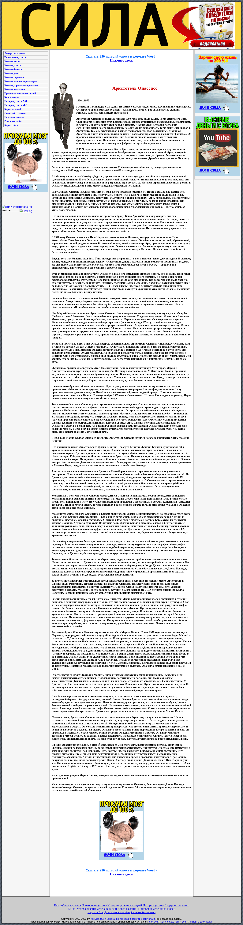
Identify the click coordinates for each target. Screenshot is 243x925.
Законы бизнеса (13, 69)
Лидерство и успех (14, 53)
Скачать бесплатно (15, 113)
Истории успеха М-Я (15, 105)
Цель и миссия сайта (117, 912)
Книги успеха (11, 97)
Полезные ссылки (14, 117)
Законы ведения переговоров (20, 81)
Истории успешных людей (124, 905)
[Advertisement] (121, 51)
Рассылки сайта (13, 121)
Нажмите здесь (121, 60)
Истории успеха (153, 905)
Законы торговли (14, 77)
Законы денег (12, 73)
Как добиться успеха (67, 905)
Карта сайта (11, 125)
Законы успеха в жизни (102, 908)
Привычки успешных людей (20, 93)
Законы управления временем (21, 85)
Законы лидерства (14, 89)
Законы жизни (12, 61)
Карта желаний (12, 109)
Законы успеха (12, 65)
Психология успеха (15, 57)
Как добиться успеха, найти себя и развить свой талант (123, 918)
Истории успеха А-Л (15, 101)
